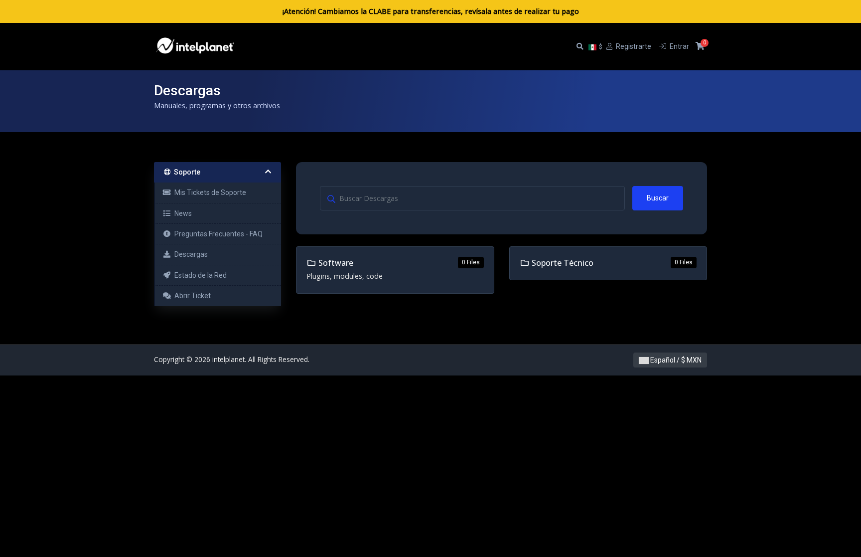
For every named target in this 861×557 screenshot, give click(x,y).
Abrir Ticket (191, 296)
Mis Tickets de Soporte (208, 192)
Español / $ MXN (675, 360)
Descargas (189, 254)
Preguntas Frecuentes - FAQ (217, 234)
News (181, 213)
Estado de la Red (199, 275)
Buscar (658, 198)
